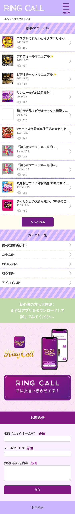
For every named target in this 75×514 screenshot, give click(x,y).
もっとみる (37, 221)
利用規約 (38, 507)
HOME (7, 19)
